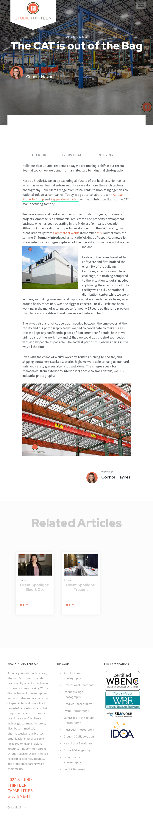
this (99, 233)
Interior (106, 155)
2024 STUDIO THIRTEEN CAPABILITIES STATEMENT (20, 788)
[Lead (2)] (35, 565)
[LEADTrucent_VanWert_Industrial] (81, 565)
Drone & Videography (77, 750)
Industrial (72, 155)
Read (21, 605)
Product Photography (78, 704)
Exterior (38, 155)
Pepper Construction (65, 199)
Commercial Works (66, 233)
